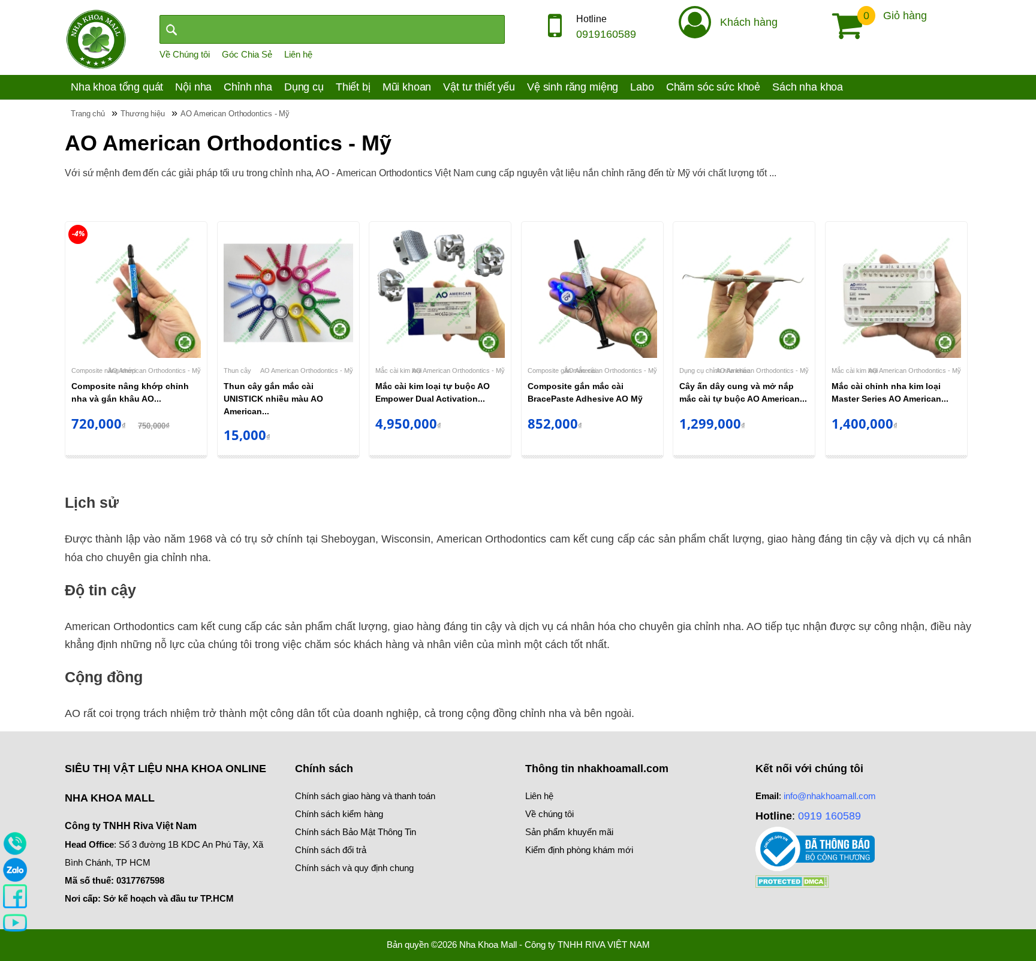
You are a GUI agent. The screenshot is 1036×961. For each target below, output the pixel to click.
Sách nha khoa (807, 87)
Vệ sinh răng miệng (572, 87)
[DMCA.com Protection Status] (792, 880)
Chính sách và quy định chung (354, 868)
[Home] (96, 38)
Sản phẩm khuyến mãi (569, 832)
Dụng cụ (304, 87)
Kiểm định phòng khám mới (579, 850)
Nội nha (193, 87)
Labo (641, 87)
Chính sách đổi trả (330, 850)
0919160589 (606, 34)
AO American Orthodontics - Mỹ (154, 370)
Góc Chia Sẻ (247, 54)
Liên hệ (298, 54)
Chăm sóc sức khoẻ (713, 87)
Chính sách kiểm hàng (339, 814)
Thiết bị (353, 87)
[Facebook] (15, 896)
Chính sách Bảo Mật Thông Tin (355, 832)
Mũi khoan (407, 87)
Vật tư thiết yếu (479, 87)
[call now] (15, 843)
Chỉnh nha (248, 87)
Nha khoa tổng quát (117, 87)
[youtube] (15, 922)
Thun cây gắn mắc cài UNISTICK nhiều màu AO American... (273, 398)
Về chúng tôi (549, 814)
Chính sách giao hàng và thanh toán (365, 796)
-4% (78, 233)
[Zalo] (15, 869)
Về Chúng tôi (184, 54)
